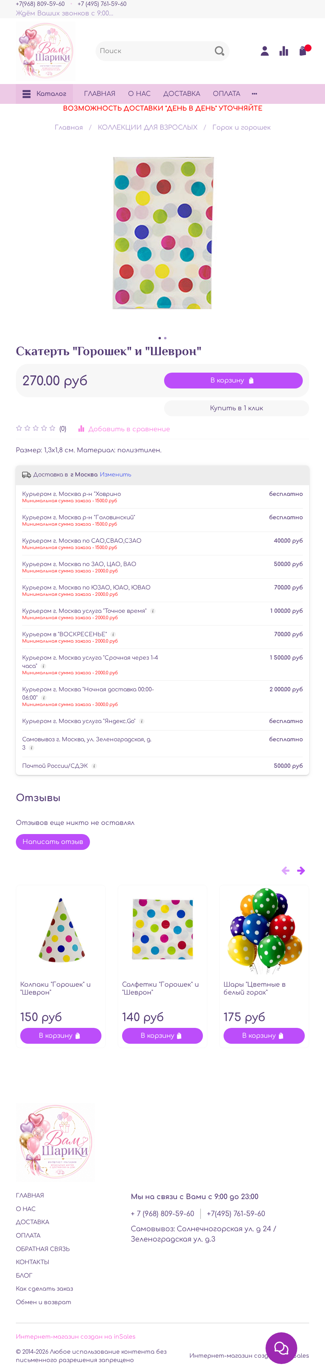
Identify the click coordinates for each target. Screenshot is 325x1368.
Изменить (115, 475)
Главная (69, 127)
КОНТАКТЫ (32, 1262)
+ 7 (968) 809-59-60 (162, 1214)
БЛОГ (24, 1275)
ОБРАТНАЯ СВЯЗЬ (43, 1249)
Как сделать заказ (44, 1289)
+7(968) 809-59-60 (40, 4)
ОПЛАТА (226, 94)
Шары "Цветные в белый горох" (255, 988)
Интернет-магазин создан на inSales (76, 1337)
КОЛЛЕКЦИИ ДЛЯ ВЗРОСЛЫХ (147, 127)
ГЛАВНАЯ (99, 94)
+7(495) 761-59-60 (236, 1214)
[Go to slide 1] (160, 338)
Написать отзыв (53, 842)
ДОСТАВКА (181, 94)
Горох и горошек (241, 127)
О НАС (139, 94)
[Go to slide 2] (165, 338)
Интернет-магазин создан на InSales (249, 1356)
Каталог (51, 94)
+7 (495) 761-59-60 (102, 4)
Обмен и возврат (43, 1302)
